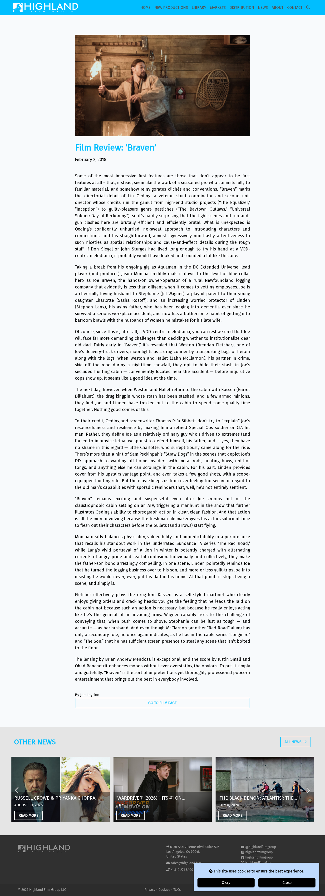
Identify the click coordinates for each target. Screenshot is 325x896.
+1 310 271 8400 (182, 870)
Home (145, 7)
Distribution (242, 7)
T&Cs (177, 890)
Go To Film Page (162, 703)
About (277, 7)
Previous (17, 790)
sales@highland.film (186, 863)
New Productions (171, 7)
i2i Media (300, 890)
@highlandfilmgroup (260, 847)
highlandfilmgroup (259, 852)
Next (307, 790)
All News (293, 742)
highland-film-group (260, 868)
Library (199, 7)
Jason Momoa (134, 273)
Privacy (150, 890)
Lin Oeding (139, 195)
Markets (218, 7)
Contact (294, 7)
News (263, 7)
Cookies (164, 890)
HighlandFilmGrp (258, 863)
